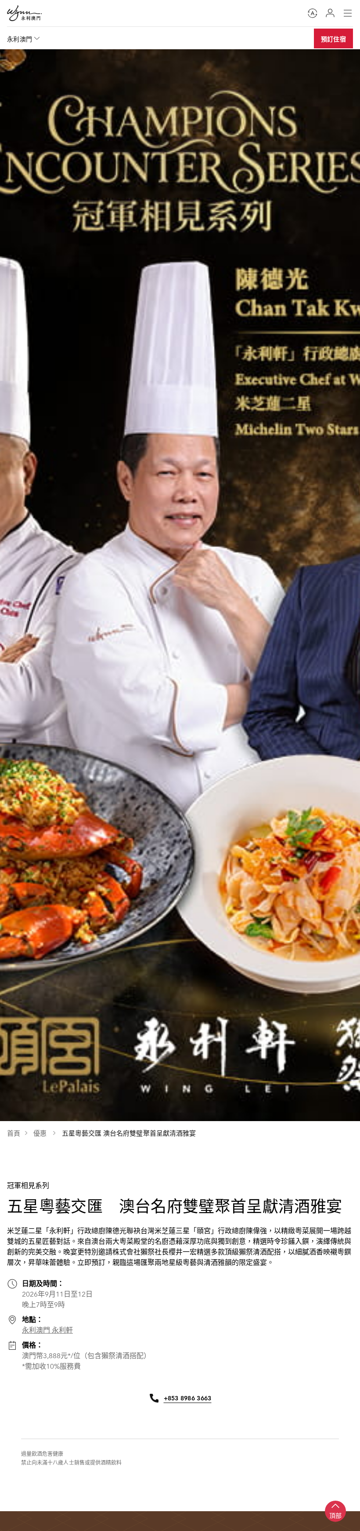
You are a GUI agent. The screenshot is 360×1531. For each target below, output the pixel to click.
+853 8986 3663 (188, 1398)
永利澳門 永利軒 (47, 1330)
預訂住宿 (333, 39)
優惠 (40, 1133)
